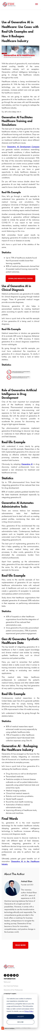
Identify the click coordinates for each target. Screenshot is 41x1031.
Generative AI (26, 464)
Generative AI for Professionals (13, 990)
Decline (20, 1022)
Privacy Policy (28, 1011)
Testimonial (7, 982)
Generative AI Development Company (23, 147)
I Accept (20, 1016)
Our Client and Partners (11, 986)
